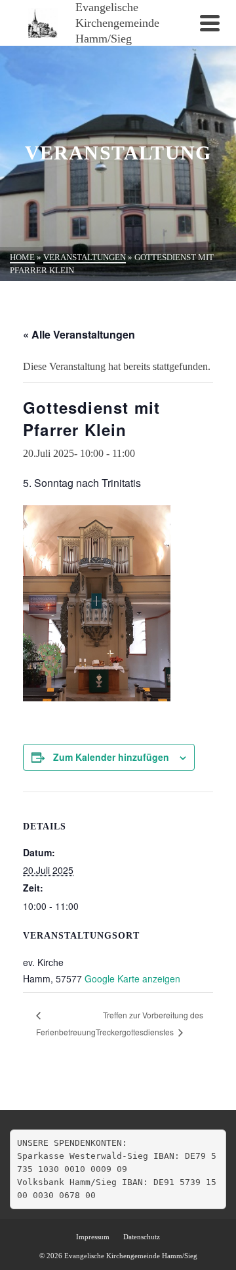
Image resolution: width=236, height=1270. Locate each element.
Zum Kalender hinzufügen (111, 756)
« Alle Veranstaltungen (79, 334)
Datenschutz (141, 1237)
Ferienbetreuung (66, 1031)
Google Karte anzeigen (132, 978)
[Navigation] (209, 23)
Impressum (92, 1237)
